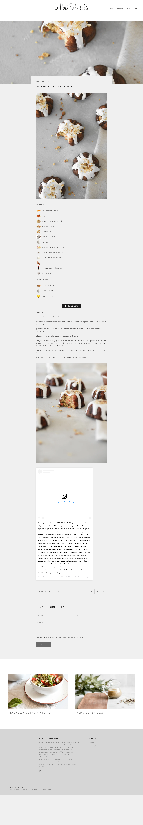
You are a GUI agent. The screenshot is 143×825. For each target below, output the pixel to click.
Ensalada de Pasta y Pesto (30, 713)
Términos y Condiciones (96, 746)
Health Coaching (100, 18)
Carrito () (132, 8)
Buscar (120, 8)
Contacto (91, 742)
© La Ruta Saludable (17, 787)
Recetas (84, 18)
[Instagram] (40, 771)
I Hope (73, 18)
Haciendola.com (45, 789)
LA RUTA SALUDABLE (66, 577)
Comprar (48, 18)
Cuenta (111, 8)
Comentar (43, 644)
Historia (61, 18)
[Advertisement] (63, 809)
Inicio (36, 18)
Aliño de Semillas (90, 713)
